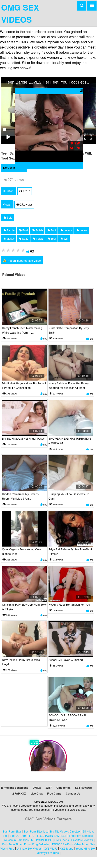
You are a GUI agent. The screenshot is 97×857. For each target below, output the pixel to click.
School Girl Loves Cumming (65, 660)
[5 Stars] (23, 250)
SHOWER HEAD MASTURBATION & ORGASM (69, 441)
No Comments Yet (14, 167)
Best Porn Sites (12, 831)
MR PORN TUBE (41, 840)
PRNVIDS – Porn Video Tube (70, 844)
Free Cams (54, 793)
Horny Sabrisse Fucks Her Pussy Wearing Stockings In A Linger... (68, 386)
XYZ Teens (66, 848)
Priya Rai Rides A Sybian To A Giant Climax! (70, 552)
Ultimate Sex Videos (29, 848)
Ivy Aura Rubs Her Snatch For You (69, 604)
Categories (63, 788)
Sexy (24, 238)
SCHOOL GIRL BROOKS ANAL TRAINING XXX (67, 718)
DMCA (37, 788)
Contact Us (73, 793)
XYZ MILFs (50, 848)
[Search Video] (81, 6)
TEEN (39, 238)
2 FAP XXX (19, 793)
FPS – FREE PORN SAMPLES (48, 835)
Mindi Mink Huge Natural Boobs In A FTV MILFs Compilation (24, 386)
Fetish (39, 230)
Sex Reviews (83, 788)
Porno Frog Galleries (37, 844)
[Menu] (92, 6)
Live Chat (36, 793)
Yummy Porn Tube (48, 853)
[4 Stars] (18, 250)
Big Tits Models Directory (65, 831)
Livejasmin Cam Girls (15, 840)
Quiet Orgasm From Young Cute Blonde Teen (21, 552)
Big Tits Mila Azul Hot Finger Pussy (23, 438)
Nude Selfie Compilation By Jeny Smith (68, 330)
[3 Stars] (13, 250)
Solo (9, 217)
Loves (83, 230)
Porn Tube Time (12, 844)
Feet (25, 230)
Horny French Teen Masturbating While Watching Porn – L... (22, 330)
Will (65, 238)
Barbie (10, 230)
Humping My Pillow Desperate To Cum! (68, 496)
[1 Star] (3, 250)
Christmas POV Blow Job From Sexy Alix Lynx (24, 607)
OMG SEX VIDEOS (20, 13)
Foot (53, 230)
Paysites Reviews (82, 840)
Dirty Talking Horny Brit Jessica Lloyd (21, 662)
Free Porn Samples (81, 835)
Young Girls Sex (85, 848)
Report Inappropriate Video (24, 260)
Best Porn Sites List (36, 831)
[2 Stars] (8, 250)
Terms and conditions (14, 788)
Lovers (67, 230)
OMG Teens (61, 840)
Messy (10, 238)
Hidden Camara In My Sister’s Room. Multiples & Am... (20, 496)
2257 (49, 788)
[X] (81, 90)
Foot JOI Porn (18, 835)
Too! (53, 238)
